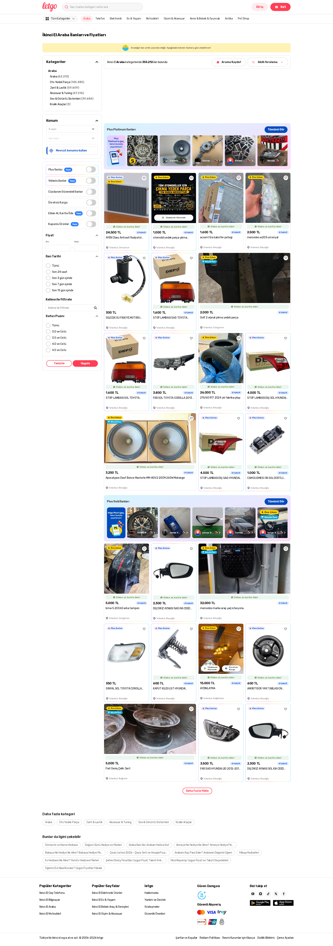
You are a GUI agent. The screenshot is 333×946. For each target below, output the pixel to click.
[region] (197, 150)
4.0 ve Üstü (59, 344)
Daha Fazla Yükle (197, 790)
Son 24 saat (59, 272)
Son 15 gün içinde (62, 290)
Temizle (59, 363)
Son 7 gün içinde (62, 284)
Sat (283, 7)
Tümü (55, 265)
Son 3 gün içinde (62, 278)
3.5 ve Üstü (59, 337)
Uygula (85, 363)
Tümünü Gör (276, 129)
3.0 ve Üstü (59, 331)
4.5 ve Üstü (59, 350)
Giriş (259, 7)
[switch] (91, 169)
